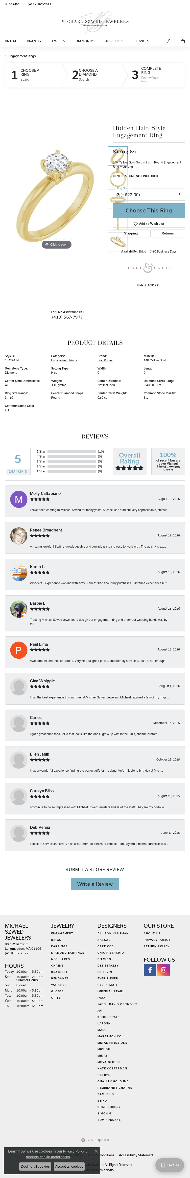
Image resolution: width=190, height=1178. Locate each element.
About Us (152, 933)
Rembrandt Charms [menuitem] (115, 1087)
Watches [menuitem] (59, 984)
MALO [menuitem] (102, 1029)
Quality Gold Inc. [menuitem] (113, 1081)
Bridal (11, 41)
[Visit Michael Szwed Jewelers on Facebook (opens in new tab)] (150, 970)
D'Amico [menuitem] (104, 959)
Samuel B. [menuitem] (106, 1094)
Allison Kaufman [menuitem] (113, 933)
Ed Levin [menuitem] (104, 971)
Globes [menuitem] (57, 991)
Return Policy (157, 946)
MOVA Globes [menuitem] (109, 1062)
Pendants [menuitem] (60, 978)
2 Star (41, 466)
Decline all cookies (35, 1166)
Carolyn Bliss (42, 791)
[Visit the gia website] (87, 1140)
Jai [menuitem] (100, 1010)
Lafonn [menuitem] (104, 1023)
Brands (34, 41)
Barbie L (37, 603)
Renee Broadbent (46, 530)
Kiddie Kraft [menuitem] (108, 1017)
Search (25, 79)
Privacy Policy (157, 939)
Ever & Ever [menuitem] (107, 978)
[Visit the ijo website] (103, 1140)
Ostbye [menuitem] (103, 1074)
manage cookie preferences (48, 1157)
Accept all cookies (69, 1166)
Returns (168, 233)
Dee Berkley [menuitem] (108, 965)
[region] (56, 199)
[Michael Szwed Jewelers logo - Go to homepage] (95, 22)
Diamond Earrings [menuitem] (68, 952)
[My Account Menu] (169, 41)
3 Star (41, 461)
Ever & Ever (105, 360)
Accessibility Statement (136, 1155)
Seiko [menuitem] (102, 1100)
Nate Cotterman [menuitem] (112, 1068)
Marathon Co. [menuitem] (110, 1036)
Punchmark (105, 1169)
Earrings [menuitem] (59, 946)
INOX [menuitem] (101, 997)
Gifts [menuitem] (56, 997)
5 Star (41, 451)
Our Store (114, 41)
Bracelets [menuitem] (60, 971)
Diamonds (85, 41)
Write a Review (95, 884)
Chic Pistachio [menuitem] (110, 952)
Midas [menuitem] (102, 1055)
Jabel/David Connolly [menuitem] (117, 1004)
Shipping (131, 233)
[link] (39, 4)
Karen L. (37, 567)
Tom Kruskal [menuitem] (109, 1119)
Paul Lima (39, 644)
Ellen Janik (39, 754)
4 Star (41, 456)
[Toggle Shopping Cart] (183, 41)
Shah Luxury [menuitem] (109, 1107)
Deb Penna (40, 827)
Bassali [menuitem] (104, 939)
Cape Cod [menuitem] (105, 946)
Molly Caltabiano (45, 493)
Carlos (36, 718)
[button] (13, 4)
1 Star (41, 471)
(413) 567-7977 (67, 317)
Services (141, 41)
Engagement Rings (22, 56)
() (101, 451)
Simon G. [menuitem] (105, 1113)
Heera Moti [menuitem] (107, 984)
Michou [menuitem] (104, 1049)
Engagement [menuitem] (62, 933)
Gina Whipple (42, 681)
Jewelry (58, 41)
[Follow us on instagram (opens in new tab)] (163, 970)
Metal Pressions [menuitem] (112, 1042)
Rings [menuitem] (56, 939)
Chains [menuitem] (57, 965)
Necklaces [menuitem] (60, 959)
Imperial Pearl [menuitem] (110, 991)
